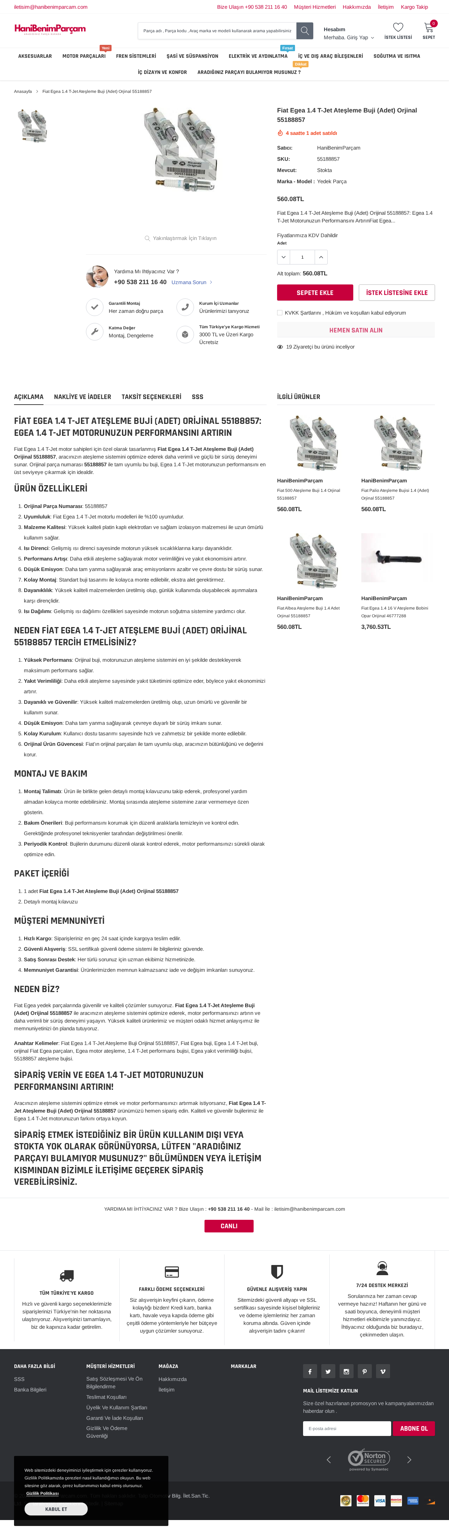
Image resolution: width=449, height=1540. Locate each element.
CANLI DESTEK (229, 1227)
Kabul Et (56, 1509)
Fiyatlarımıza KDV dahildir (307, 235)
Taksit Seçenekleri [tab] (151, 397)
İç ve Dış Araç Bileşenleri (330, 56)
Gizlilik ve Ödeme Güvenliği (106, 1432)
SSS (19, 1379)
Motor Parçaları (84, 56)
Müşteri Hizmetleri (315, 6)
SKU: (283, 159)
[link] (32, 126)
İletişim (386, 6)
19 (289, 347)
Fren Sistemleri (136, 56)
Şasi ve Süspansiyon (192, 56)
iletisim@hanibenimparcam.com (51, 6)
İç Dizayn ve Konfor (162, 72)
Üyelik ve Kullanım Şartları (116, 1407)
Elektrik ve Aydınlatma (258, 56)
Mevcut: (287, 170)
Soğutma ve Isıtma (397, 56)
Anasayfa (23, 91)
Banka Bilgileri (30, 1390)
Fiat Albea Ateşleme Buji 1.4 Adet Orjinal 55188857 (308, 612)
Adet (282, 243)
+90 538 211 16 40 (140, 282)
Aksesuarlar (35, 56)
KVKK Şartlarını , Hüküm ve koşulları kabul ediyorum (344, 313)
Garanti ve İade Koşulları (114, 1418)
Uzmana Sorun (190, 282)
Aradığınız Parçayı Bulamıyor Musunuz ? (249, 72)
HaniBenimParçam (339, 148)
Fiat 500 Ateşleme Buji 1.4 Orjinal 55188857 (308, 494)
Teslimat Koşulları (106, 1397)
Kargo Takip (414, 6)
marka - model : (296, 181)
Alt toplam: (289, 273)
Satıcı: (285, 148)
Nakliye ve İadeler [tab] (82, 397)
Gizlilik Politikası (42, 1493)
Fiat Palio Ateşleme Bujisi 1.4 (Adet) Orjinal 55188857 (395, 494)
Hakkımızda (357, 6)
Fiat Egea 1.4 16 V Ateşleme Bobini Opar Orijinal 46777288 (394, 612)
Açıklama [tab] (28, 397)
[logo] (50, 30)
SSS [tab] (197, 397)
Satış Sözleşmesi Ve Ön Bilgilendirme (114, 1382)
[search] (304, 30)
